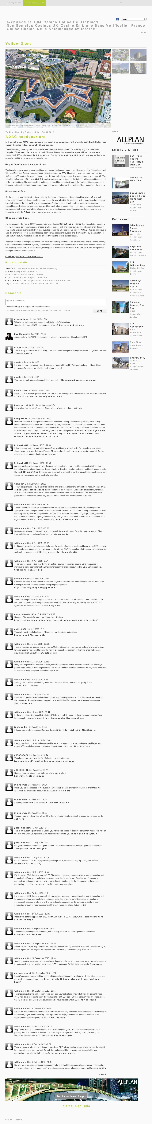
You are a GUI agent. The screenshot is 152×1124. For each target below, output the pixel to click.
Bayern (32, 277)
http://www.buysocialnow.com (78, 380)
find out (86, 949)
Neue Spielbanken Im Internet (67, 29)
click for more (57, 1018)
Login (121, 3)
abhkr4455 (20, 629)
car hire (54, 671)
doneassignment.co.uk (49, 396)
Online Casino (21, 29)
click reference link (66, 519)
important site (49, 653)
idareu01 (19, 347)
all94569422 (21, 755)
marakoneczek (23, 973)
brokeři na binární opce (28, 570)
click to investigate (61, 1035)
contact (18, 1119)
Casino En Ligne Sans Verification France (103, 25)
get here (19, 819)
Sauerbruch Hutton (42, 283)
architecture (19, 22)
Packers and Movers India (29, 635)
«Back (102, 1075)
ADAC (16, 283)
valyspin (19, 484)
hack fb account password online (49, 803)
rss (57, 283)
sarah (17, 362)
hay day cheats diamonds (29, 776)
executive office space (31, 490)
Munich (25, 283)
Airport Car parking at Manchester (76, 730)
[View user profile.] (9, 321)
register (29, 306)
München (43, 277)
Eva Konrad (21, 334)
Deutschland (19, 277)
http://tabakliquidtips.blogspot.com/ (35, 588)
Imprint (8, 1119)
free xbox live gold (35, 848)
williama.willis (22, 505)
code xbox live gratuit (84, 834)
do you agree (88, 1000)
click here (65, 791)
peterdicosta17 (23, 828)
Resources (96, 964)
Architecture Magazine (34, 3)
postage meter (81, 451)
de (142, 32)
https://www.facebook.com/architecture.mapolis (117, 19)
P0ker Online (48, 433)
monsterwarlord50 (25, 614)
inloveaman (21, 785)
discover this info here (76, 746)
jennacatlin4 (21, 727)
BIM (38, 22)
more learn (28, 703)
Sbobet (79, 430)
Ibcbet (88, 430)
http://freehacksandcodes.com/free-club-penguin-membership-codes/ (56, 620)
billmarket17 (21, 445)
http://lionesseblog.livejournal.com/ (64, 718)
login (19, 306)
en (145, 32)
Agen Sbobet (31, 433)
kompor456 (21, 419)
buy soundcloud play (71, 325)
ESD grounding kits (32, 472)
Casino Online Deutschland (71, 22)
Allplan (129, 140)
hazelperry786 (23, 405)
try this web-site (59, 534)
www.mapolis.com (14, 3)
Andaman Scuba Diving (28, 863)
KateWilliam (21, 390)
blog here (55, 605)
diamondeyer (22, 319)
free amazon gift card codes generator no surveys (44, 761)
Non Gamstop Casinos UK (33, 25)
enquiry (101, 1068)
